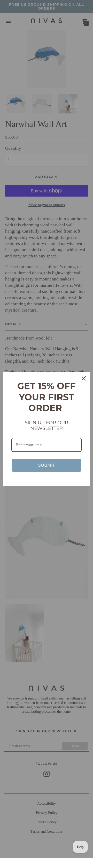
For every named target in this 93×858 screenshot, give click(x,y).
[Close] (84, 378)
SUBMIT (46, 465)
